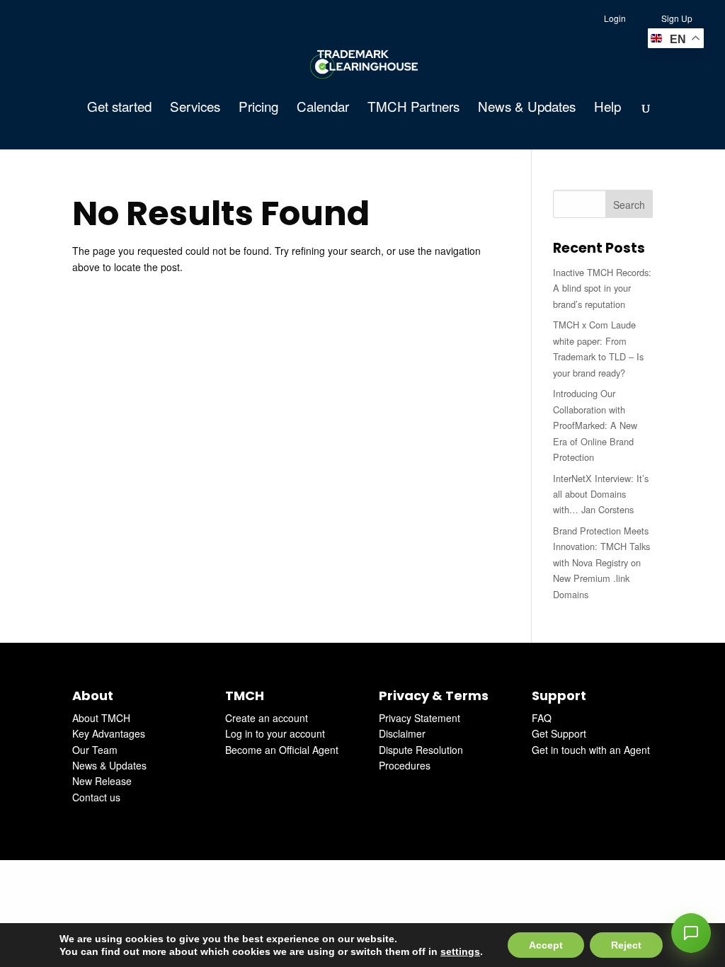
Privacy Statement (419, 718)
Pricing (258, 108)
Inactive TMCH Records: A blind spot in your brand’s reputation (602, 288)
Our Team (95, 750)
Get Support (559, 733)
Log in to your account (275, 733)
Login (615, 18)
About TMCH (101, 718)
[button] (691, 933)
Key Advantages (108, 733)
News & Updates (527, 108)
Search (629, 205)
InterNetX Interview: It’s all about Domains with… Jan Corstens (601, 494)
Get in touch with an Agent (591, 750)
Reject (626, 945)
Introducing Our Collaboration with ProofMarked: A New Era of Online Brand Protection (595, 425)
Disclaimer (402, 733)
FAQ (542, 718)
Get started (119, 108)
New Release (102, 781)
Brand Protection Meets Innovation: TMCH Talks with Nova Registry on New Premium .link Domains (601, 562)
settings (460, 951)
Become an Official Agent (281, 750)
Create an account (266, 718)
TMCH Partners (413, 108)
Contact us (96, 797)
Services (195, 108)
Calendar (323, 108)
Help (607, 108)
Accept (546, 945)
